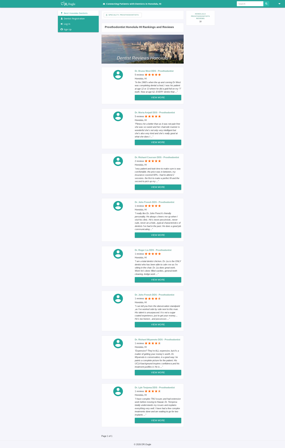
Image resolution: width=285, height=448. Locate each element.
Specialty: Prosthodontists (123, 15)
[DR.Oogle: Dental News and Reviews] (78, 3)
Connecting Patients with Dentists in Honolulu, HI (133, 3)
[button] (278, 3)
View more (158, 97)
